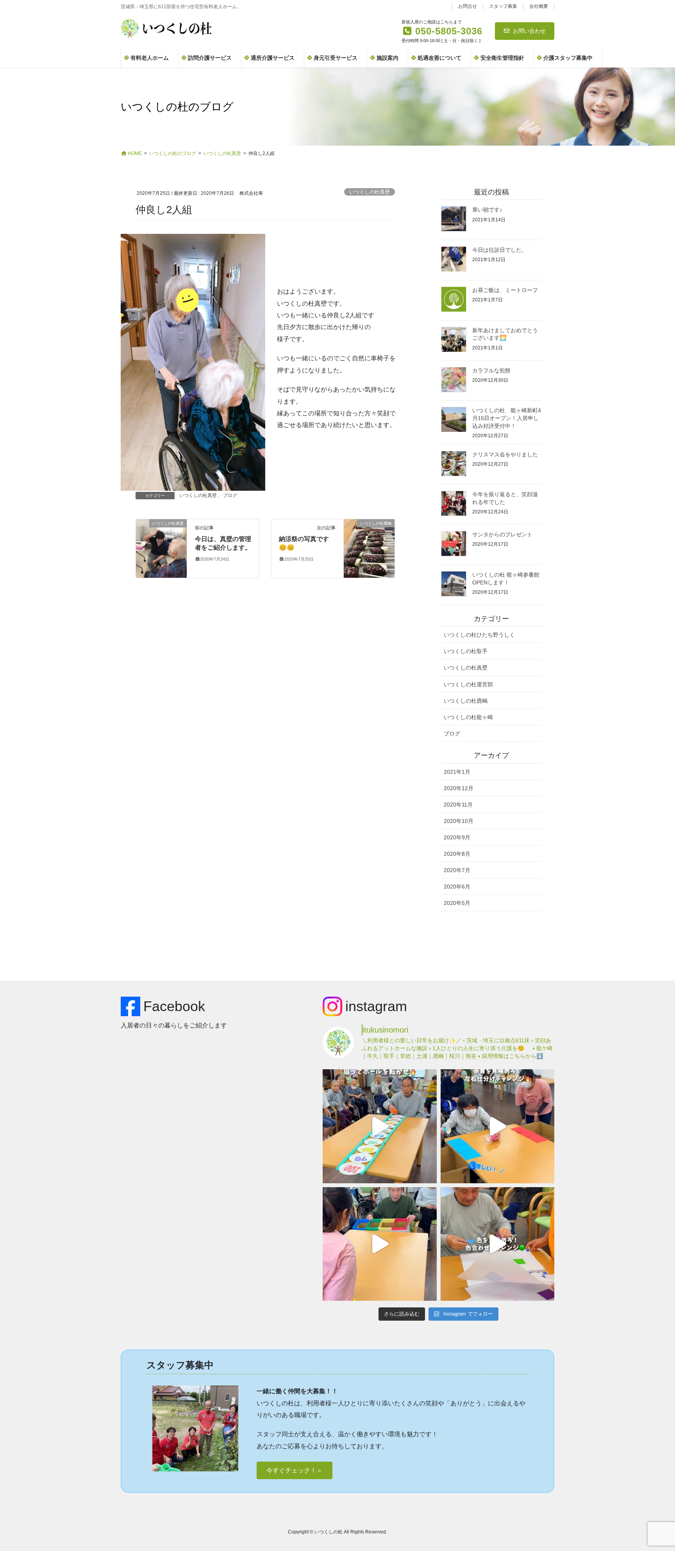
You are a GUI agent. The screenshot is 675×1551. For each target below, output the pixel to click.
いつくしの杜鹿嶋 (466, 701)
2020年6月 (457, 886)
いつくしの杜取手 (466, 651)
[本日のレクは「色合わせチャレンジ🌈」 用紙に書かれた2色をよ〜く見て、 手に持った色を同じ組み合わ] (497, 1244)
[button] (294, 1470)
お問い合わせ (529, 31)
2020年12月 (458, 788)
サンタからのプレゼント (502, 534)
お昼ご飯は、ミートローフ (505, 290)
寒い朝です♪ (487, 210)
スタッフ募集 (503, 6)
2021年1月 (457, 772)
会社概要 (538, 6)
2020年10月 (458, 821)
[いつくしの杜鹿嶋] (369, 548)
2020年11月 (458, 804)
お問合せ (467, 6)
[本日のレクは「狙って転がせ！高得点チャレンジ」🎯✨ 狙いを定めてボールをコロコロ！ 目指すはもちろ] (379, 1126)
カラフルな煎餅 (491, 370)
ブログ (230, 495)
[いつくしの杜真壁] (161, 548)
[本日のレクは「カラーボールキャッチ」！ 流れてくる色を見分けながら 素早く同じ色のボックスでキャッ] (379, 1244)
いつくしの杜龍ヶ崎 (468, 717)
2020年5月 (457, 903)
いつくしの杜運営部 (468, 684)
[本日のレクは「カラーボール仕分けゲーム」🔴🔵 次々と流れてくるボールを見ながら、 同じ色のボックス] (497, 1126)
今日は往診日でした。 (499, 250)
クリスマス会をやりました (505, 454)
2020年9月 (457, 837)
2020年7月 (457, 870)
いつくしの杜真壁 (369, 192)
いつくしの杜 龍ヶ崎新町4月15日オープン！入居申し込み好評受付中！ (506, 418)
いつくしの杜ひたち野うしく (479, 635)
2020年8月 (457, 854)
